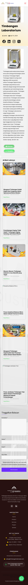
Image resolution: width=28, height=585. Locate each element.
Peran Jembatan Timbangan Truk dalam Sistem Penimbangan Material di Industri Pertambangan (14, 394)
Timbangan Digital (14, 75)
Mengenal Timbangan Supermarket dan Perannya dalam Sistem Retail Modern (12, 352)
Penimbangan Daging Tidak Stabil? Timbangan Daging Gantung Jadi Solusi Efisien (12, 232)
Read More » (7, 197)
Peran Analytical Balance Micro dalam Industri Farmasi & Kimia (13, 313)
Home (14, 517)
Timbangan (6, 71)
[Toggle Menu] (25, 3)
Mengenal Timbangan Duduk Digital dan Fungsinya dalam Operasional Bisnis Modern (13, 191)
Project (14, 525)
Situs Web (4, 454)
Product (14, 519)
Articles (14, 527)
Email (3, 447)
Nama (4, 439)
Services (14, 522)
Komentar (5, 417)
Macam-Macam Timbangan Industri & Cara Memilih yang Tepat (13, 272)
